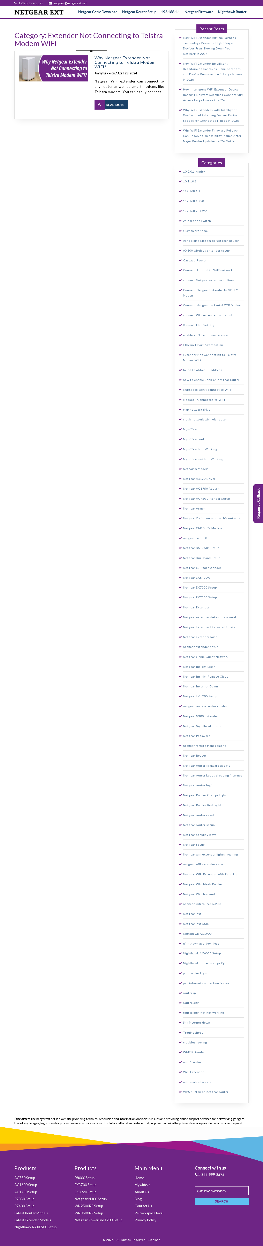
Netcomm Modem (196, 469)
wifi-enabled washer (198, 1082)
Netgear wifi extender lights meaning (210, 854)
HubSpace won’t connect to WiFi (207, 389)
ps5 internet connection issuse (206, 983)
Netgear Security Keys (200, 834)
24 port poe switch (197, 220)
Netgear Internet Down (200, 686)
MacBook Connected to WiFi (204, 399)
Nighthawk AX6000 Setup (202, 953)
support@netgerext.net (70, 3)
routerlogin (191, 1002)
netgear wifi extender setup (204, 864)
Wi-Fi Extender (194, 1052)
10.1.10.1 (190, 181)
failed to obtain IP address (202, 370)
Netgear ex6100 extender (202, 567)
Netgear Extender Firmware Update (209, 627)
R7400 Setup (24, 1206)
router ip (189, 993)
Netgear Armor (194, 508)
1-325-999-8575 (30, 3)
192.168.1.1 (170, 12)
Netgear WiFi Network (199, 894)
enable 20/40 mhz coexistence (205, 335)
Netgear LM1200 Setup (200, 696)
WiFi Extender (193, 1072)
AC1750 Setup (25, 1192)
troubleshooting (195, 1042)
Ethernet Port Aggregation (203, 345)
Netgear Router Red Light (202, 805)
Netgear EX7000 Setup (200, 587)
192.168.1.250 (193, 201)
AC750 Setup (24, 1178)
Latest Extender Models (32, 1220)
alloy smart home (195, 230)
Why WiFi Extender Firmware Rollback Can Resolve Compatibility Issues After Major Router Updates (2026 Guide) (212, 136)
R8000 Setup (85, 1178)
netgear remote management (204, 745)
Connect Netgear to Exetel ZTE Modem (212, 305)
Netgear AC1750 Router (201, 488)
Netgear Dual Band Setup (201, 558)
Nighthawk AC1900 (197, 933)
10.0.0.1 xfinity (194, 171)
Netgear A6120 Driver (199, 478)
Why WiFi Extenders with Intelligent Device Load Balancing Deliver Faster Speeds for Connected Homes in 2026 (211, 115)
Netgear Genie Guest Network (205, 657)
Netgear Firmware (199, 12)
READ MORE (115, 105)
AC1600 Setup (25, 1185)
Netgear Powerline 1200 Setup (98, 1220)
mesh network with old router (205, 419)
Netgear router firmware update (207, 765)
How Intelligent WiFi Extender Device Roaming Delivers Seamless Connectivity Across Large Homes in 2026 (213, 95)
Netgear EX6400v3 (197, 577)
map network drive (196, 409)
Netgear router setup (199, 825)
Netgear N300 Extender (200, 716)
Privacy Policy (145, 1220)
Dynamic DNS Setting (199, 325)
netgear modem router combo (205, 706)
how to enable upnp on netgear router (211, 379)
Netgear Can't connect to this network (212, 518)
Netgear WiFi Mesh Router (202, 884)
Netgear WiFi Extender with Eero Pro (210, 874)
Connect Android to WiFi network (208, 270)
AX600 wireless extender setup (206, 250)
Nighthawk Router (232, 12)
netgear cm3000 (195, 538)
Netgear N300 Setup (91, 1199)
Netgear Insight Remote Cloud (205, 676)
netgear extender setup (201, 646)
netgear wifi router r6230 (202, 904)
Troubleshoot (193, 1032)
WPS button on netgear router (205, 1092)
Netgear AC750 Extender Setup (206, 498)
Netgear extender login (200, 637)
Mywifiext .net (193, 439)
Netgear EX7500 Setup (200, 597)
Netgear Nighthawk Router (203, 726)
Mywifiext (190, 429)
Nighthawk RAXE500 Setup (35, 1227)
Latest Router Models (31, 1213)
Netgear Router (194, 755)
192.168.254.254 (195, 211)
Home (139, 1178)
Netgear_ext (192, 913)
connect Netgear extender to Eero (208, 280)
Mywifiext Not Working (200, 449)
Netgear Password (196, 736)
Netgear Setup (194, 844)
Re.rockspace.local (149, 1213)
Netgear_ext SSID (196, 923)
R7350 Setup (24, 1199)
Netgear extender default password (209, 617)
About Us (142, 1192)
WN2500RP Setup (89, 1206)
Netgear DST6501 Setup (201, 548)
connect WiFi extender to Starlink (208, 315)
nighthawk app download (201, 943)
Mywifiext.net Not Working (203, 459)
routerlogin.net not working (203, 1012)
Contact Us (143, 1206)
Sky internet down (196, 1022)
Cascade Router (195, 260)
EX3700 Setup (85, 1185)
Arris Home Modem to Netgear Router (211, 240)
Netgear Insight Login (199, 666)
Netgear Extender (196, 607)
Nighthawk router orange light (205, 963)
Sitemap (154, 1239)
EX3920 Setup (85, 1192)
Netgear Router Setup (139, 12)
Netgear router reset (198, 815)
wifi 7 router (192, 1062)
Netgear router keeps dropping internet (212, 775)
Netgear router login (198, 785)
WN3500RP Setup (89, 1213)
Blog (138, 1199)
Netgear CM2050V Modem (202, 528)
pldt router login (195, 973)
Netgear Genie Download (98, 12)
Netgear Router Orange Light (205, 795)
